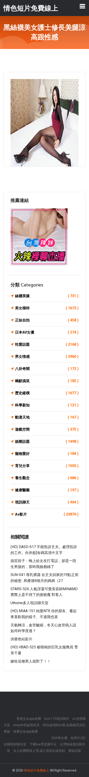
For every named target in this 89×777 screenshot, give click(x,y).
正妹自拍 (47, 320)
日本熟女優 (59, 738)
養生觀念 (47, 478)
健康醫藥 (47, 490)
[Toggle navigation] (82, 6)
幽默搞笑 (47, 381)
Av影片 (47, 514)
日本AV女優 (47, 332)
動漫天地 (47, 417)
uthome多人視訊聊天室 (29, 603)
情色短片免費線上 (36, 770)
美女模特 (47, 308)
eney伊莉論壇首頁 (26, 725)
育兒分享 (47, 466)
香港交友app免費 (28, 718)
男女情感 (47, 356)
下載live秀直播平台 (43, 744)
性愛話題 (47, 344)
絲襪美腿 (47, 296)
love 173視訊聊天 (56, 718)
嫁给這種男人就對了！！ (30, 661)
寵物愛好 (47, 453)
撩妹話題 (74, 751)
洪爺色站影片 (21, 639)
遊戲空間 (47, 429)
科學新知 (47, 405)
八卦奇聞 (47, 369)
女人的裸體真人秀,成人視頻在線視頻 (39, 751)
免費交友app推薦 (25, 731)
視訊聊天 (47, 502)
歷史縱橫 (47, 393)
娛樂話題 (47, 441)
